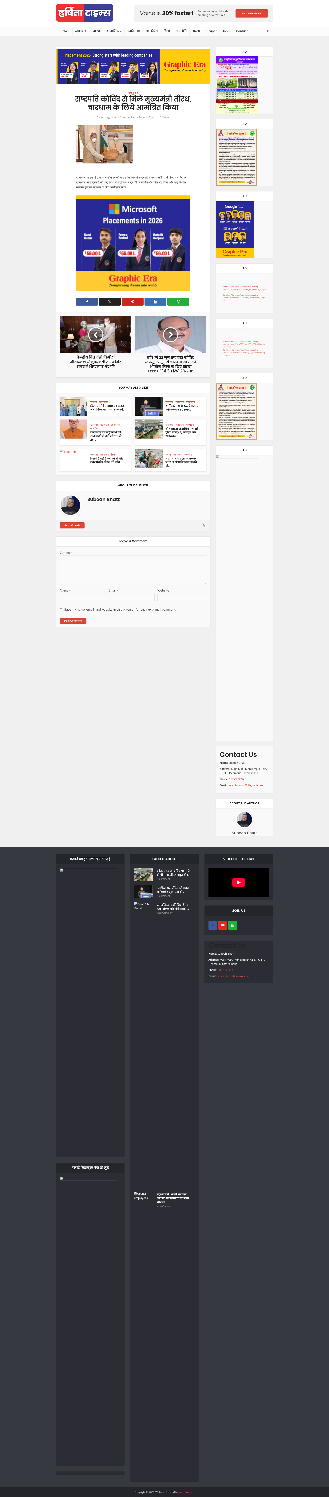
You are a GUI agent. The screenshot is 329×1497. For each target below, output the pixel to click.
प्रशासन (190, 425)
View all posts (72, 525)
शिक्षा (167, 31)
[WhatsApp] (232, 925)
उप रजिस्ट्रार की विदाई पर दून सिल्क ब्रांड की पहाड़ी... (173, 907)
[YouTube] (222, 925)
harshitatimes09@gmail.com (245, 785)
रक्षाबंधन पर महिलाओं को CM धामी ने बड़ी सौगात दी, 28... (106, 436)
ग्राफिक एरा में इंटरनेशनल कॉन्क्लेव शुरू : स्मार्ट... (181, 407)
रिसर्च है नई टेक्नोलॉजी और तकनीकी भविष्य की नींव (106, 460)
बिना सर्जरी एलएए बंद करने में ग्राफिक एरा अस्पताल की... (107, 407)
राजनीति (181, 31)
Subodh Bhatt (147, 117)
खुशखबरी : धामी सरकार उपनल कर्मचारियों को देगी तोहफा (173, 1198)
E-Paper (211, 31)
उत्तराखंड (64, 31)
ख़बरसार (80, 31)
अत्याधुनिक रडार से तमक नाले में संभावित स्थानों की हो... (181, 462)
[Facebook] (212, 925)
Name (65, 590)
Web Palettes (186, 1492)
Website (163, 590)
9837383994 (236, 779)
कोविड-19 (133, 31)
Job (225, 31)
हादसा (196, 31)
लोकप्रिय (190, 402)
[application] (244, 293)
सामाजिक (112, 31)
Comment (67, 553)
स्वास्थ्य (96, 31)
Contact (242, 31)
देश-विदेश (151, 31)
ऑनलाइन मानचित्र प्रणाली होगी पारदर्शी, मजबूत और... (173, 873)
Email (114, 590)
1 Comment (163, 879)
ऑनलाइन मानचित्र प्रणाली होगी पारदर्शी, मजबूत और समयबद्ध (181, 432)
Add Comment (123, 117)
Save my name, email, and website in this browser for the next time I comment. (120, 609)
